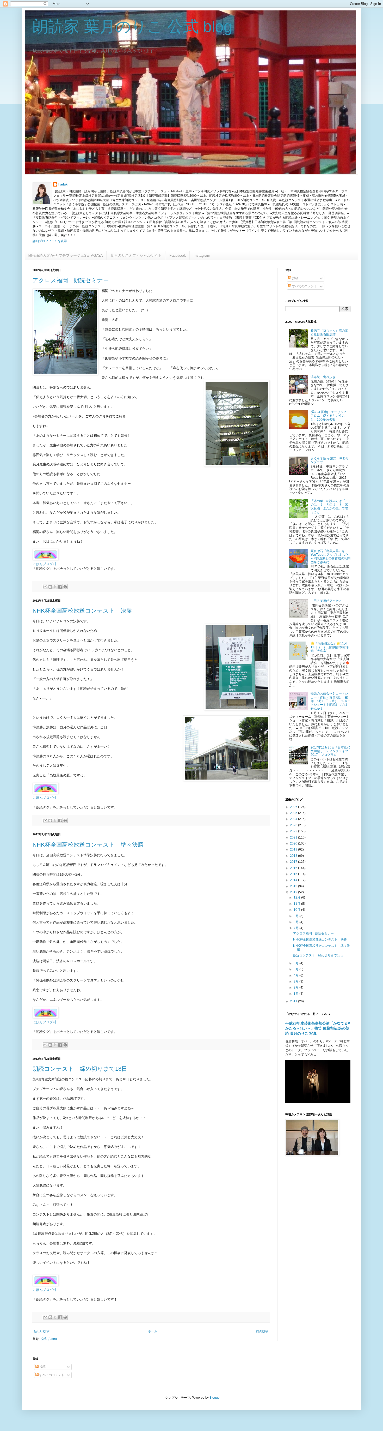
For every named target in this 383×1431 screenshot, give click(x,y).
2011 (294, 1001)
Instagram (202, 255)
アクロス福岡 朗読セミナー (71, 280)
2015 (294, 874)
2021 (294, 837)
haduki (63, 184)
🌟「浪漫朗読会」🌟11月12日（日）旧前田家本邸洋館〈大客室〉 (330, 647)
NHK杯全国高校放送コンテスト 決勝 (82, 610)
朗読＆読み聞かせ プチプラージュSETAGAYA (65, 255)
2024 (294, 819)
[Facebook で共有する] (60, 586)
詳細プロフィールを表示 (50, 241)
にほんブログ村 (44, 564)
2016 (294, 868)
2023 (294, 825)
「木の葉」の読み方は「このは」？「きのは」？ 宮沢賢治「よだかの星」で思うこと (329, 506)
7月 (296, 928)
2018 (294, 856)
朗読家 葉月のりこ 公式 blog (132, 26)
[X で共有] (55, 586)
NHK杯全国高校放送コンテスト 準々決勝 (88, 844)
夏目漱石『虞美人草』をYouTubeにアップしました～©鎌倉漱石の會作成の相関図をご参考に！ (330, 556)
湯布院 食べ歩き (325, 377)
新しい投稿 (42, 1331)
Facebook (177, 255)
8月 (296, 922)
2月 (296, 987)
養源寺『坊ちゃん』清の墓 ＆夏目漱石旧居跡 (329, 332)
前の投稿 (262, 1331)
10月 (297, 910)
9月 (296, 916)
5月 (296, 969)
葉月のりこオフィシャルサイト (136, 255)
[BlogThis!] (50, 586)
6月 (296, 963)
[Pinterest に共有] (65, 586)
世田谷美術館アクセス (326, 601)
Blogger (214, 1397)
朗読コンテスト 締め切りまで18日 (80, 1068)
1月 (296, 994)
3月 (296, 981)
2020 (294, 843)
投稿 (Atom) (48, 1339)
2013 (294, 886)
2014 (294, 880)
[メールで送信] (45, 586)
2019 (294, 849)
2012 (294, 892)
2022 (294, 831)
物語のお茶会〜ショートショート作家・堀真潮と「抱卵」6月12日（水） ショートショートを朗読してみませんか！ (330, 701)
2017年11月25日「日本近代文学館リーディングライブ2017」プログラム (330, 751)
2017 (294, 862)
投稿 (294, 278)
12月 (297, 897)
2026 (294, 807)
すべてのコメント (304, 286)
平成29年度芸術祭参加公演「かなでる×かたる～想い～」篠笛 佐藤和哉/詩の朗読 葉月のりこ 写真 (317, 1028)
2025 (294, 813)
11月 (297, 904)
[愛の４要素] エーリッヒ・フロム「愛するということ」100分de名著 (330, 415)
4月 (296, 975)
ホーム (152, 1331)
